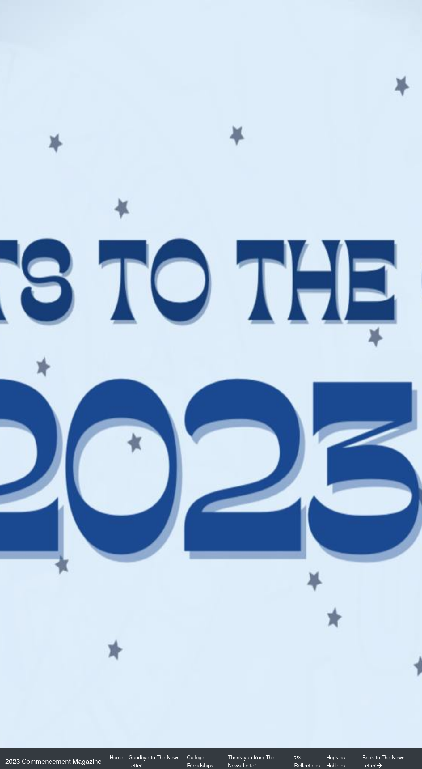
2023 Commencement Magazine (53, 761)
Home (118, 757)
